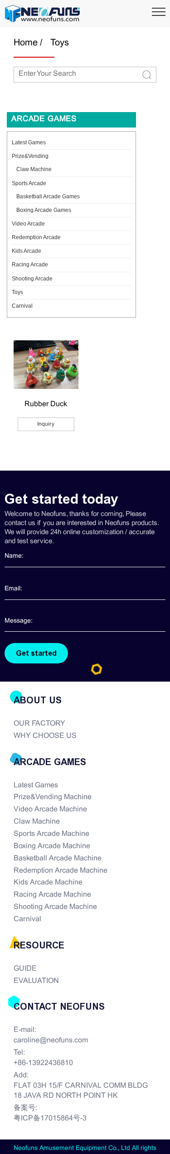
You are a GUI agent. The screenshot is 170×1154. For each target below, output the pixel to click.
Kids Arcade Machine (48, 882)
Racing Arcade (30, 264)
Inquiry (45, 424)
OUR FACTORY (39, 723)
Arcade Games (44, 119)
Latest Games (29, 142)
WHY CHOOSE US (45, 735)
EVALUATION (36, 980)
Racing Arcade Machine (52, 894)
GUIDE (25, 968)
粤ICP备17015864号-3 (50, 1118)
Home (26, 43)
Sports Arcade (29, 183)
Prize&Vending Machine (53, 797)
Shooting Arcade (32, 278)
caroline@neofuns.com (51, 1040)
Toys (59, 43)
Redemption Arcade (36, 237)
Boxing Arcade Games (43, 210)
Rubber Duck (45, 404)
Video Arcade (28, 224)
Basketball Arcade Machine (58, 858)
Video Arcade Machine (50, 809)
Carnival (22, 306)
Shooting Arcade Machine (55, 907)
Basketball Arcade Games (48, 196)
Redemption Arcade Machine (60, 870)
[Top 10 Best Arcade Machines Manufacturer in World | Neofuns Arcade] (42, 14)
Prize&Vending (30, 156)
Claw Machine (34, 169)
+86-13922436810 (43, 1063)
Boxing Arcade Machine (52, 846)
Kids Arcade (26, 251)
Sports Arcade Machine (51, 833)
